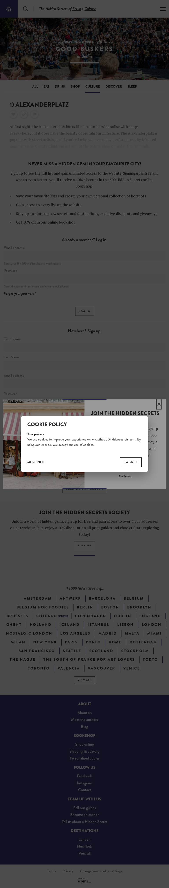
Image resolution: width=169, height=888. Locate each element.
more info (35, 462)
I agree (131, 462)
